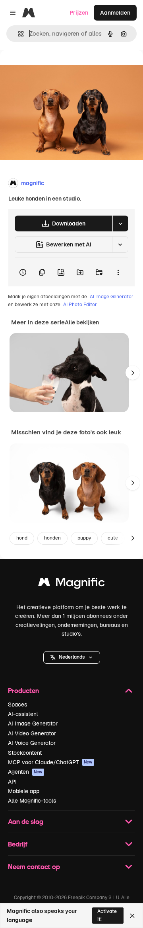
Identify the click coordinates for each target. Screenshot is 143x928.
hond (21, 538)
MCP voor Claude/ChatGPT (50, 762)
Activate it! (107, 915)
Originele (52, 68)
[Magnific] (71, 584)
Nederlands (72, 657)
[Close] (132, 915)
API (12, 781)
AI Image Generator (111, 297)
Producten (23, 690)
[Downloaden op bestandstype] (120, 223)
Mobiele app (23, 791)
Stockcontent (25, 752)
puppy (84, 538)
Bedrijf (17, 844)
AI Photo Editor (80, 304)
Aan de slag (25, 821)
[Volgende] (133, 372)
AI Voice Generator (32, 742)
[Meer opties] (118, 272)
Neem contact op (34, 866)
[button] (71, 657)
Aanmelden (115, 12)
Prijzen (79, 12)
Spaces (17, 704)
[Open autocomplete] (18, 34)
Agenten (25, 771)
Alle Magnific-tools (32, 800)
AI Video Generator (32, 733)
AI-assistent (23, 714)
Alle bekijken (82, 322)
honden (52, 538)
